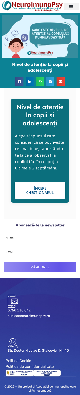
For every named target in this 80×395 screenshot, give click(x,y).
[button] (71, 6)
